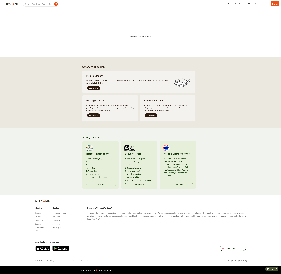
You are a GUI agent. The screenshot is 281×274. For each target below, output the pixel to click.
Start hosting (253, 3)
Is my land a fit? (58, 216)
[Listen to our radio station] (246, 261)
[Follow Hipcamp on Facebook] (232, 261)
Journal (38, 216)
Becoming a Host (59, 213)
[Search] (56, 4)
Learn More (93, 88)
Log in (264, 3)
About (230, 3)
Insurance (56, 220)
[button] (41, 4)
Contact (38, 224)
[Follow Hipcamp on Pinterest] (239, 261)
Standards (56, 224)
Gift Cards (39, 220)
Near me (222, 3)
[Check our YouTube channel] (242, 261)
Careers (38, 213)
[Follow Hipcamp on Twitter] (235, 261)
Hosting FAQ (57, 227)
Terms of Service (72, 261)
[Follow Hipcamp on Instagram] (228, 261)
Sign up (275, 4)
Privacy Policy (86, 261)
